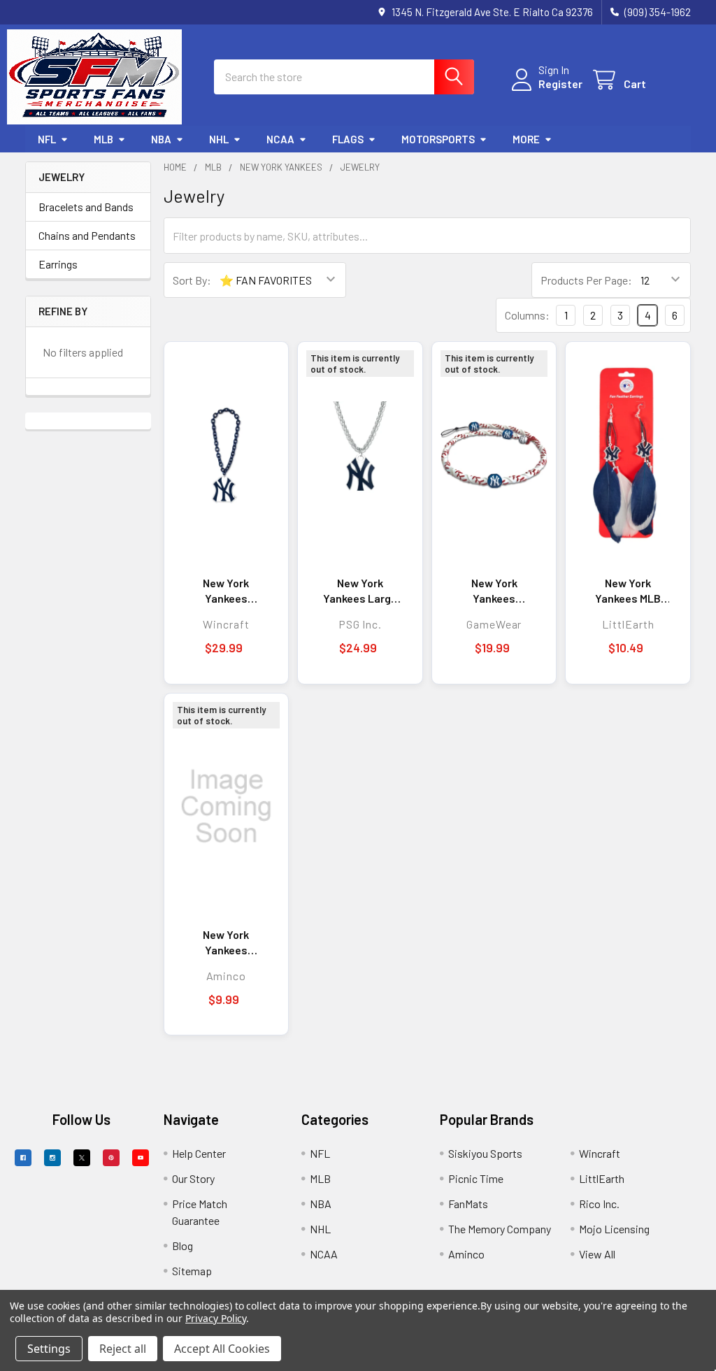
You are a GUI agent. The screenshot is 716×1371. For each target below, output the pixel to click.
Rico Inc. (599, 1203)
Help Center (199, 1153)
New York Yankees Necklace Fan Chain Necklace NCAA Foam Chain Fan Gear (226, 590)
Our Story (193, 1178)
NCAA (280, 139)
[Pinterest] (111, 1157)
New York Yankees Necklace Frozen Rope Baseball (494, 590)
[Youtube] (140, 1157)
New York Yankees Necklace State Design (226, 942)
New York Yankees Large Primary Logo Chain (360, 590)
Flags (348, 139)
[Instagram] (52, 1157)
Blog (182, 1245)
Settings (49, 1348)
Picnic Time (475, 1178)
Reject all (122, 1348)
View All (597, 1254)
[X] (81, 1157)
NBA (161, 139)
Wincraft (599, 1153)
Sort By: (192, 280)
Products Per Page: (586, 280)
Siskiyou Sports (485, 1153)
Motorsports (438, 139)
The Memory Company (499, 1228)
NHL (219, 139)
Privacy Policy (215, 1318)
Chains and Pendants (87, 235)
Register (560, 83)
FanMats (468, 1203)
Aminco (466, 1254)
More (526, 139)
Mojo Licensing (614, 1228)
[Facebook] (23, 1157)
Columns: (527, 315)
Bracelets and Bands (86, 206)
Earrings (58, 264)
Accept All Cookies (222, 1348)
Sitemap (192, 1270)
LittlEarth (601, 1178)
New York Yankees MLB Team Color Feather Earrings (628, 590)
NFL (47, 139)
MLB (103, 139)
